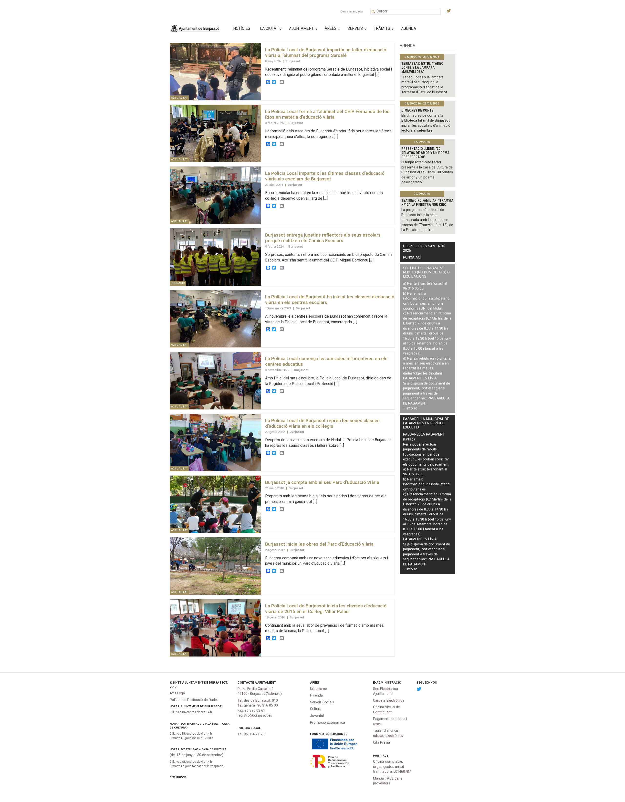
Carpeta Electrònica (388, 700)
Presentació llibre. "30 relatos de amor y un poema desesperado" (425, 153)
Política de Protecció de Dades (194, 700)
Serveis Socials (322, 702)
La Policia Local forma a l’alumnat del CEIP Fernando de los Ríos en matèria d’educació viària (327, 114)
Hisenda (316, 695)
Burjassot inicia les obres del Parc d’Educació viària (319, 544)
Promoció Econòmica (327, 722)
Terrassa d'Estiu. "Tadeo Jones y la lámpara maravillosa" (422, 68)
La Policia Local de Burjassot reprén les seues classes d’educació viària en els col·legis (322, 423)
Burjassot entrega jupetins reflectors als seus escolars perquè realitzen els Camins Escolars (323, 237)
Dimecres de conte (417, 110)
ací (416, 408)
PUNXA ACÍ (412, 257)
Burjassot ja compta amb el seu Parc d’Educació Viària (322, 482)
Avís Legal (178, 693)
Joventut (317, 716)
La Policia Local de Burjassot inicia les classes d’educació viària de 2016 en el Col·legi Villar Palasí (325, 608)
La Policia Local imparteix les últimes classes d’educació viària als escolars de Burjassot (325, 176)
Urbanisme (318, 689)
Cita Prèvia (178, 777)
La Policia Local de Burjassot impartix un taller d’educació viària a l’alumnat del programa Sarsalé (325, 52)
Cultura (315, 709)
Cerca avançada (351, 11)
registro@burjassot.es (255, 715)
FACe (384, 755)
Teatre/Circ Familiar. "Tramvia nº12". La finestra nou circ (427, 202)
